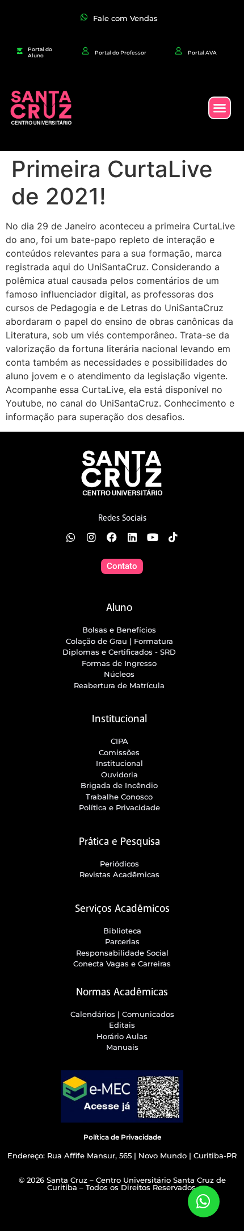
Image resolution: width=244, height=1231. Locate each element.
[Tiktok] (173, 537)
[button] (219, 108)
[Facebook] (112, 537)
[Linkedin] (132, 537)
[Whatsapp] (71, 537)
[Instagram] (91, 537)
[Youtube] (152, 537)
